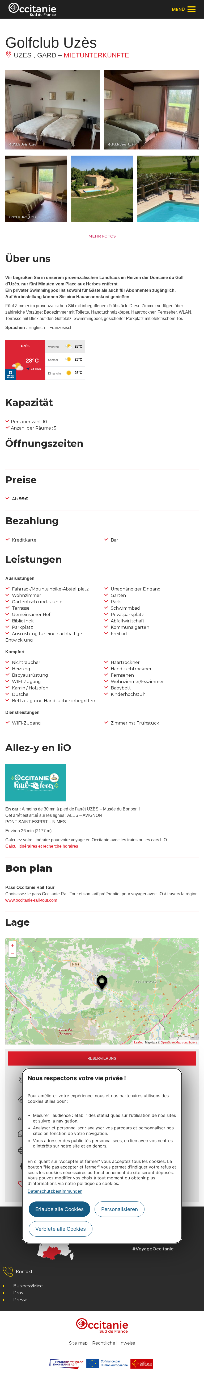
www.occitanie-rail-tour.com (31, 900)
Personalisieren (119, 1209)
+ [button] (12, 945)
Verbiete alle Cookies (60, 1229)
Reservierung (102, 1058)
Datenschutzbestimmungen (55, 1191)
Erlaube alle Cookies (59, 1209)
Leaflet (138, 1042)
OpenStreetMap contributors (179, 1042)
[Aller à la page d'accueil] (32, 9)
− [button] (12, 953)
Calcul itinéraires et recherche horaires (41, 846)
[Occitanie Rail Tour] (35, 800)
